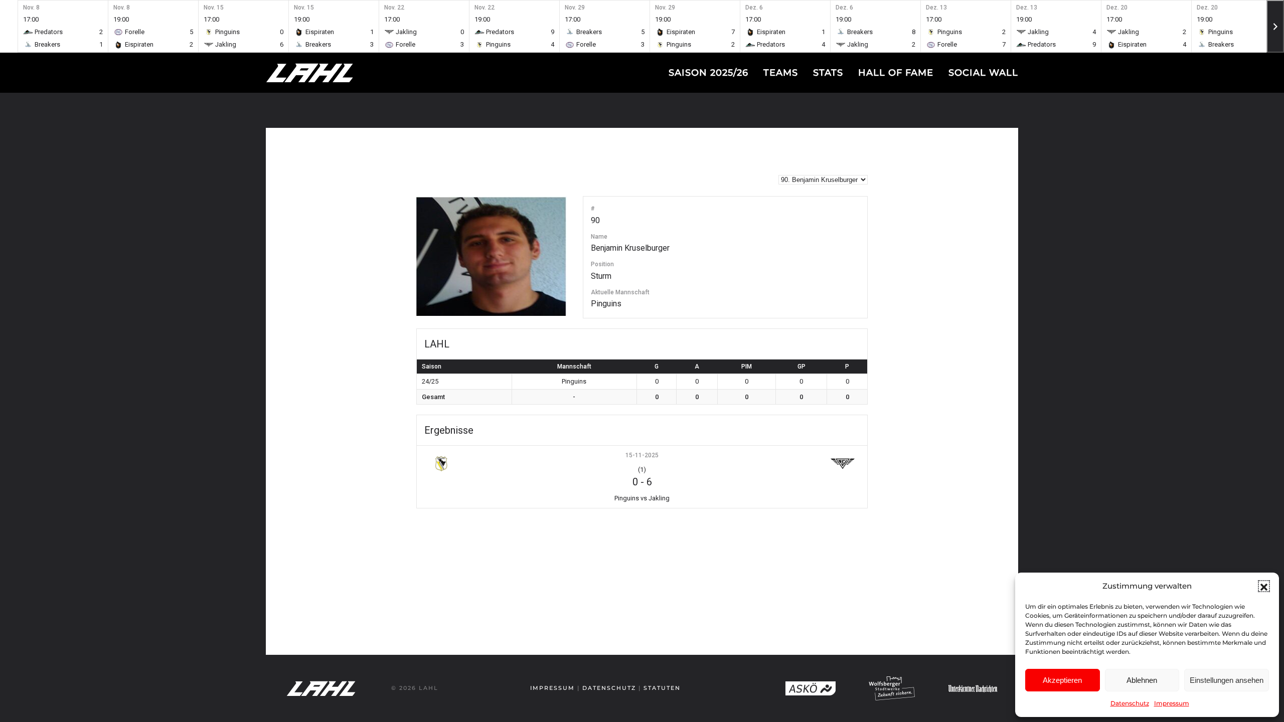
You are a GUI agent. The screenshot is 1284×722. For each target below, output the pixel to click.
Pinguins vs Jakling (642, 498)
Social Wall (983, 72)
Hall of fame (895, 72)
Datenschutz (1129, 703)
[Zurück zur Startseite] (328, 73)
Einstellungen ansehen (1226, 680)
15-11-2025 (642, 455)
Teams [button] (780, 72)
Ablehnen (1142, 680)
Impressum (1171, 703)
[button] (1264, 586)
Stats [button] (828, 72)
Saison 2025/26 (708, 72)
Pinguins (606, 303)
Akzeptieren (1062, 680)
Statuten (662, 687)
